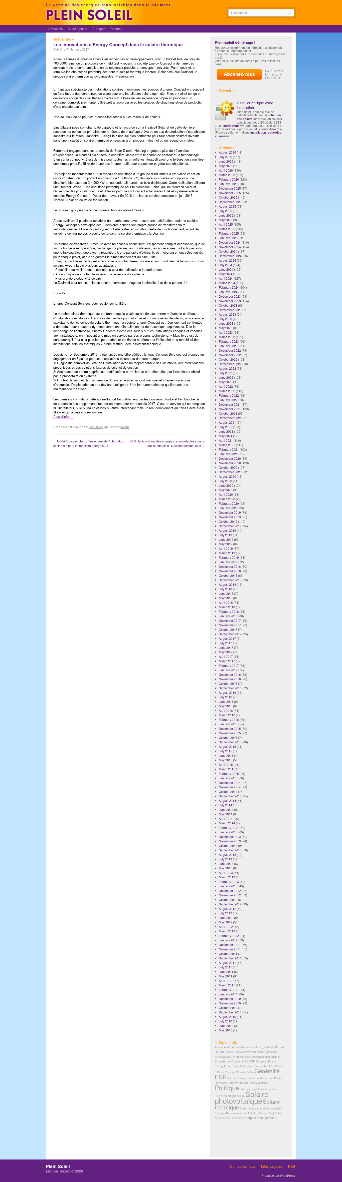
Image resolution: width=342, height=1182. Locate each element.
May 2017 (225, 652)
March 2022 (227, 391)
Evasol (237, 1066)
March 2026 (227, 175)
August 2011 (227, 962)
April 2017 (226, 656)
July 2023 (225, 319)
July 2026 (225, 157)
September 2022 (230, 364)
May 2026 (225, 166)
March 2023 (227, 337)
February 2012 (229, 935)
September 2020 (230, 472)
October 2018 (228, 575)
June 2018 (226, 593)
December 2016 (230, 674)
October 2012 (228, 899)
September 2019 (230, 526)
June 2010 (226, 1025)
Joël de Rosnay (236, 1078)
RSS (291, 1166)
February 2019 (229, 557)
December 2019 (230, 512)
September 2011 (230, 958)
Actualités (55, 28)
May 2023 (225, 328)
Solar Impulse (248, 1108)
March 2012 (227, 931)
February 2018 (229, 611)
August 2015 (227, 746)
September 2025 (230, 202)
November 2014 (230, 787)
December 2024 (230, 242)
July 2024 (225, 265)
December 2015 (230, 728)
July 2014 (225, 805)
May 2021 (225, 436)
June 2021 (226, 431)
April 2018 (226, 602)
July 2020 (225, 481)
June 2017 (226, 647)
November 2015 (230, 733)
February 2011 (229, 989)
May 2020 (225, 490)
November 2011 (230, 949)
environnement (237, 1061)
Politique (227, 1087)
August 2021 (227, 422)
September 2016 (230, 688)
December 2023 (230, 296)
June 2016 (226, 701)
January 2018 (228, 616)
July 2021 (225, 427)
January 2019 (228, 562)
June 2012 (226, 917)
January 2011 (228, 994)
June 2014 (226, 809)
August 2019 (227, 530)
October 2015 (228, 737)
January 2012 (228, 940)
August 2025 (227, 206)
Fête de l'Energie (225, 1072)
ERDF (251, 1061)
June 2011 (226, 971)
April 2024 (226, 278)
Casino (229, 1052)
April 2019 (226, 548)
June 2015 (226, 755)
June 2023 (226, 323)
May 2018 (225, 598)
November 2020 (230, 463)
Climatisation (222, 1056)
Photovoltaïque (237, 1082)
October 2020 (228, 467)
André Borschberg (252, 1047)
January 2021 (228, 454)
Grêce (250, 1072)
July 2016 (225, 697)
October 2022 (228, 359)
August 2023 (227, 314)
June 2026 (226, 161)
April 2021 (226, 440)
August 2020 (227, 476)
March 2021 (227, 445)
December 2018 (230, 566)
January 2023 (228, 346)
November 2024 (230, 247)
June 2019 (226, 539)
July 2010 (225, 1021)
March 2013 (227, 877)
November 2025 (230, 193)
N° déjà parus (77, 28)
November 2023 (230, 301)
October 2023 (228, 305)
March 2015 (227, 769)
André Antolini (232, 1047)
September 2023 (230, 310)
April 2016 (226, 710)
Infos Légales (271, 1166)
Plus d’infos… (63, 416)
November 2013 (230, 841)
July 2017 (225, 643)
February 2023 (229, 341)
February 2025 (229, 233)
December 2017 (230, 620)
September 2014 (230, 796)
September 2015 (230, 742)
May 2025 (225, 220)
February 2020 (229, 503)
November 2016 (230, 679)
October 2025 (228, 197)
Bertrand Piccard (274, 1047)
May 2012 (225, 922)
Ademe (219, 1047)
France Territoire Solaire (268, 1066)
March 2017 (227, 661)
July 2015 (225, 751)
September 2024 (230, 256)
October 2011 (228, 953)
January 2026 (228, 184)
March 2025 (227, 229)
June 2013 (226, 863)
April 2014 (226, 818)
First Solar (247, 1066)
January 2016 (228, 724)
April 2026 (226, 170)
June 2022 (226, 377)
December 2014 (230, 782)
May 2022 (225, 382)
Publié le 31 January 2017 (71, 49)
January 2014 (228, 832)
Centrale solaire (243, 1052)
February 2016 (229, 719)
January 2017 (228, 670)
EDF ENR (277, 1056)
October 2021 (228, 413)
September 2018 (230, 580)
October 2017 (228, 629)
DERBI (235, 1056)
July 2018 (225, 589)
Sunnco (261, 1108)
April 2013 (226, 872)
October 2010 (228, 1007)
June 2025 (226, 215)
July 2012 (225, 913)
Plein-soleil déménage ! (235, 42)
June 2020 (226, 485)
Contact (116, 28)
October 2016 (228, 683)
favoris (124, 427)
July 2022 (225, 373)
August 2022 (227, 368)
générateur (231, 125)
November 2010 (230, 1003)
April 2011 (226, 980)
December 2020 (230, 458)
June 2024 (226, 269)
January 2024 (228, 292)
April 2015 (226, 764)
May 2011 (225, 976)
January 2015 (228, 778)
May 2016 (225, 706)
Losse (269, 1078)
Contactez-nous (242, 1166)
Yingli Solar (274, 1113)
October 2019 (228, 521)
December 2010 (230, 998)
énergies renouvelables (260, 1117)
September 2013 (230, 850)
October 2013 (228, 845)
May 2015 (225, 760)
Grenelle (241, 1072)
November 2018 (230, 571)
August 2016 (227, 692)
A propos (98, 28)
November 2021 (230, 409)
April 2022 (226, 386)
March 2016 (227, 715)
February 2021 (229, 449)
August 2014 (227, 800)
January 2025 (228, 238)
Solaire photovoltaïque (241, 1097)
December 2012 (230, 890)
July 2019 (225, 535)
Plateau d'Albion (258, 1083)
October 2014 (228, 791)
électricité (237, 1118)
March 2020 (227, 499)
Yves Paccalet (223, 1118)
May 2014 (225, 814)
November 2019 (230, 517)
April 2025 (226, 224)
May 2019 (225, 544)
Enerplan (221, 1061)
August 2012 (227, 908)
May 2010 (225, 1030)
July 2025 (225, 211)
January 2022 (228, 400)
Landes (250, 1078)
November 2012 (230, 895)
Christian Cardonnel (265, 1052)
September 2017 (230, 634)
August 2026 (227, 152)
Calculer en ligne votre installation (255, 105)
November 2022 (230, 355)
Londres (261, 1078)
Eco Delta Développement (255, 1056)
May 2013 (225, 868)
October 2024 (228, 251)
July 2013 (225, 859)
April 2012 (226, 926)
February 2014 (229, 827)
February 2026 (229, 179)
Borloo (219, 1051)
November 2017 (230, 625)
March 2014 (227, 823)
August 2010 (227, 1016)
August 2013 (227, 854)
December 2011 (230, 944)
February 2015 (229, 773)
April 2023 (226, 332)
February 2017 (229, 665)
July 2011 (225, 967)
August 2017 (227, 638)
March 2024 (227, 283)
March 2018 (227, 607)
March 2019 (227, 553)
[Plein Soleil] (90, 19)
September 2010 (230, 1012)
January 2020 (228, 508)
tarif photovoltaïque (255, 1113)
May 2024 (225, 274)
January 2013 (228, 886)
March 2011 (227, 985)
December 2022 (230, 350)
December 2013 (230, 836)
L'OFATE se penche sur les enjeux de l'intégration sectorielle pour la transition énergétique (88, 443)
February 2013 (229, 881)
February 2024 (229, 287)
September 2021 (230, 418)
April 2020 (226, 494)
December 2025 (230, 188)
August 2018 (227, 584)
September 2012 (230, 904)
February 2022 (229, 395)
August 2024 (227, 260)
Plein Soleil (58, 1166)
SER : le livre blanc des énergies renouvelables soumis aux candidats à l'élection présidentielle (167, 443)
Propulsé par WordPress (278, 1175)
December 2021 (230, 404)
